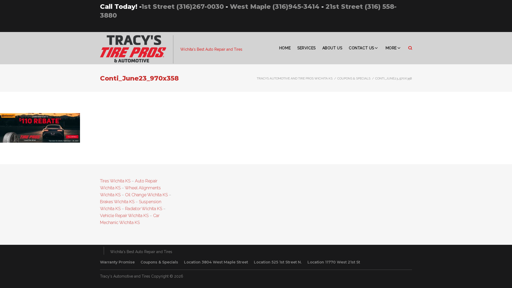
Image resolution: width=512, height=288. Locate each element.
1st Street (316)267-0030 (182, 6)
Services (306, 48)
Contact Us (361, 48)
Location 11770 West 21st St (333, 262)
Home (285, 48)
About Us (332, 48)
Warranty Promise (117, 262)
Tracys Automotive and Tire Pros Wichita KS (295, 78)
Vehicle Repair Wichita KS (124, 215)
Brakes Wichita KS (117, 201)
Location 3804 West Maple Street (216, 262)
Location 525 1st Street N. (278, 262)
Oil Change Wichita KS (146, 194)
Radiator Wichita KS (143, 208)
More (391, 48)
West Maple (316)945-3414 (274, 6)
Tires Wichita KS (115, 180)
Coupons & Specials (353, 78)
